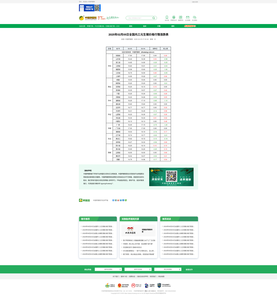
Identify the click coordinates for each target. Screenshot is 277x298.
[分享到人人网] (123, 200)
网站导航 (87, 269)
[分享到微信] (126, 200)
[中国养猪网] (99, 18)
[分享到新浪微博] (118, 200)
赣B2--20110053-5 (150, 291)
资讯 (130, 26)
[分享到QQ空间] (116, 200)
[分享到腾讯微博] (121, 200)
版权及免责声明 (142, 276)
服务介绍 (124, 276)
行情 (158, 26)
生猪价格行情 (110, 26)
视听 (172, 26)
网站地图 (161, 276)
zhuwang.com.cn (147, 52)
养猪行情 (90, 26)
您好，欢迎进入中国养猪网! (87, 1)
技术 (144, 26)
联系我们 (153, 276)
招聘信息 (132, 276)
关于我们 (116, 276)
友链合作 (189, 269)
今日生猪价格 (99, 26)
